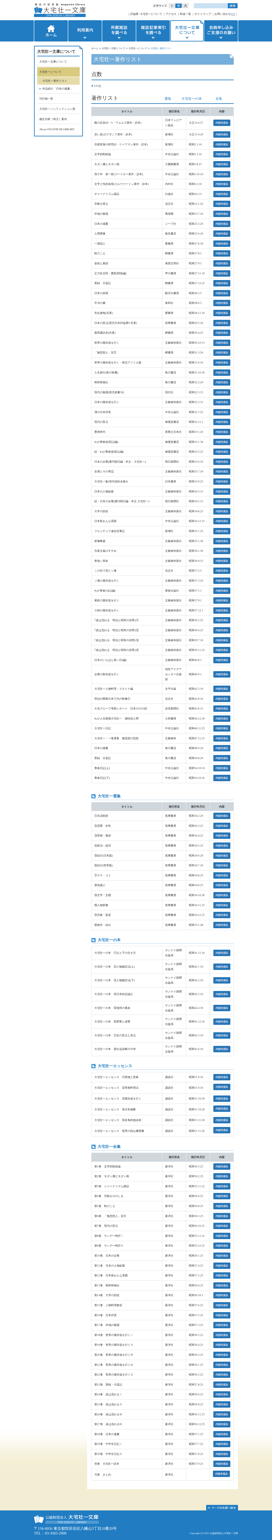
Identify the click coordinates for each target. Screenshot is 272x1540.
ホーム (50, 30)
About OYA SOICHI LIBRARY (57, 129)
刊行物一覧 (46, 98)
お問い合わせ (222, 14)
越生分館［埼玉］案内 (53, 119)
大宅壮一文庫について (187, 30)
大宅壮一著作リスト (54, 80)
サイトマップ (202, 14)
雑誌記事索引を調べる (153, 30)
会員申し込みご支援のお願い (221, 30)
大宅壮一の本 (191, 98)
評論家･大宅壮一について (146, 14)
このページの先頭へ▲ (222, 1507)
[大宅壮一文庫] (60, 10)
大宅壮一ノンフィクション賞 (57, 108)
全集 (218, 98)
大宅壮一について (138, 48)
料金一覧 (185, 14)
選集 (167, 98)
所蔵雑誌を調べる (119, 30)
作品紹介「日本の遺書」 (57, 88)
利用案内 (85, 30)
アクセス (171, 14)
